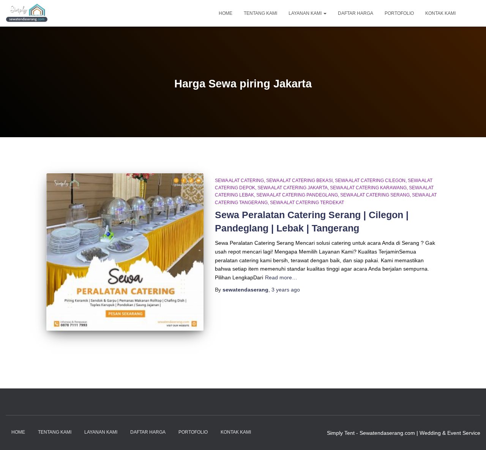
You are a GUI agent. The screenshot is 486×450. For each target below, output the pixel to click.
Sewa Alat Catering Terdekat (307, 202)
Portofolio (399, 13)
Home (225, 13)
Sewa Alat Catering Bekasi (299, 180)
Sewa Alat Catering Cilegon (370, 180)
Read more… (281, 277)
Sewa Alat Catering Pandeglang (297, 195)
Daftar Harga (355, 13)
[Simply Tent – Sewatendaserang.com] (27, 13)
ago (285, 290)
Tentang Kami (260, 13)
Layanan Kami (306, 13)
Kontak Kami (440, 13)
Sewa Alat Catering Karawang (368, 187)
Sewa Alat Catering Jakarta (292, 187)
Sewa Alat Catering (239, 180)
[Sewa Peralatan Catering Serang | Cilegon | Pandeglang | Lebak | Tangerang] (125, 252)
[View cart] (470, 13)
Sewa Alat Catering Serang (375, 195)
